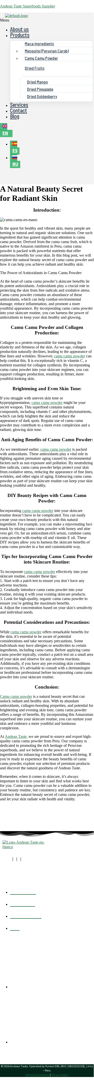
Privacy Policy (60, 1075)
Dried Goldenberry (42, 96)
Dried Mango (37, 81)
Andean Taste (15, 736)
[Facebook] (12, 859)
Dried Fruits (34, 68)
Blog (14, 116)
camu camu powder (69, 356)
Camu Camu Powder (41, 58)
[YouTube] (20, 859)
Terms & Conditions (37, 1075)
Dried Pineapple (40, 89)
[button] (15, 20)
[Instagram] (16, 859)
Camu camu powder (16, 696)
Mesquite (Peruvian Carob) (47, 50)
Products (20, 35)
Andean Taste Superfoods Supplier (27, 6)
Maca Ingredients (39, 43)
